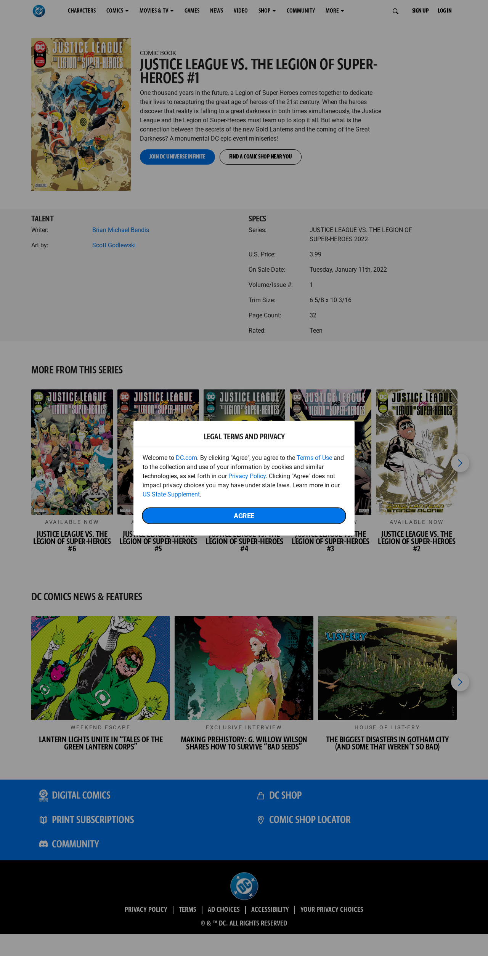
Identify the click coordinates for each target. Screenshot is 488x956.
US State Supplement (171, 494)
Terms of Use (314, 457)
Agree (244, 515)
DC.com (186, 457)
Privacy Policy (247, 475)
